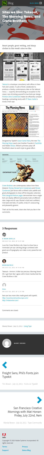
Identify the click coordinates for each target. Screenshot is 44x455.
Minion (12, 145)
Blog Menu (34, 3)
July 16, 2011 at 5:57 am (14, 241)
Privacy (25, 446)
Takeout (5, 84)
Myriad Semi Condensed (22, 188)
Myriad (11, 188)
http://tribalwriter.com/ (10, 300)
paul (4, 289)
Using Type (28, 326)
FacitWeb (38, 143)
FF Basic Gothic (31, 99)
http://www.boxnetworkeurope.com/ (15, 298)
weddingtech (7, 265)
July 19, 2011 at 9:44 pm (14, 267)
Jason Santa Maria (24, 141)
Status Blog (26, 450)
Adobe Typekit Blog (8, 3)
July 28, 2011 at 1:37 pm (14, 291)
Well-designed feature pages (12, 195)
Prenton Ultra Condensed (11, 96)
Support (5, 450)
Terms (4, 446)
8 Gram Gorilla (8, 238)
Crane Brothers (7, 185)
